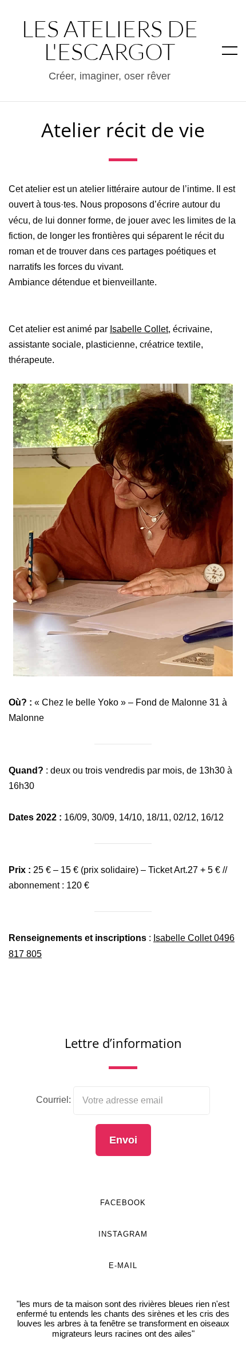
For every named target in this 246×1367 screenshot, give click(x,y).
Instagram (123, 1234)
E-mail (123, 1265)
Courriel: (54, 1100)
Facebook (123, 1202)
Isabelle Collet (139, 329)
